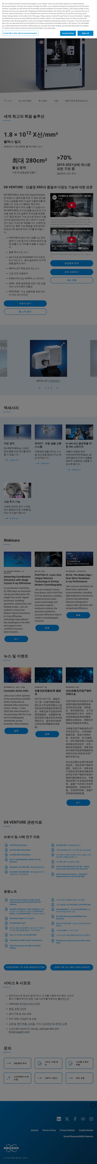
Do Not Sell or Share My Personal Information (20, 33)
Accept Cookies (68, 33)
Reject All (85, 33)
